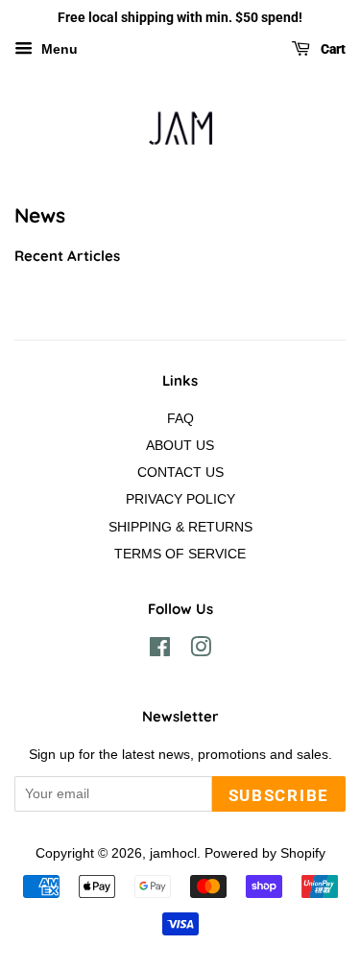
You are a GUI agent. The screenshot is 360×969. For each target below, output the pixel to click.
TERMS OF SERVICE (180, 553)
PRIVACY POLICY (180, 499)
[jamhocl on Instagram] (200, 650)
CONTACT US (180, 472)
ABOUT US (180, 445)
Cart (332, 49)
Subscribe (278, 795)
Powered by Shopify (264, 853)
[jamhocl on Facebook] (160, 650)
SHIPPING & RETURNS (180, 526)
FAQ (180, 418)
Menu (57, 49)
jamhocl (173, 853)
